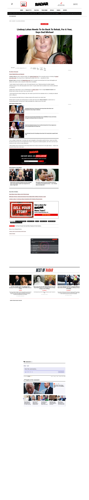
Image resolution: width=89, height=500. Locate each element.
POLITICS (36, 10)
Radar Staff (13, 67)
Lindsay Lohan (31, 221)
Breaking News (51, 221)
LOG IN (76, 4)
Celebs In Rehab (12, 233)
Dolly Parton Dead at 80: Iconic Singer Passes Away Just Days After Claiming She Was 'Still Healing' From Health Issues (66, 13)
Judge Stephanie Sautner (16, 222)
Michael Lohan (43, 221)
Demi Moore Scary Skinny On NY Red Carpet (19, 194)
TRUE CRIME (44, 10)
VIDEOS (58, 10)
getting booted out (34, 76)
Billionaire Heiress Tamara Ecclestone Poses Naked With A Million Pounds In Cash (27, 196)
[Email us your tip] (23, 6)
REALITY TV (28, 10)
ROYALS (52, 10)
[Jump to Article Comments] (31, 68)
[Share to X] (38, 68)
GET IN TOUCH (46, 215)
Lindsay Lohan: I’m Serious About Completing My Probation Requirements (25, 199)
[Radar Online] (41, 4)
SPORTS (65, 10)
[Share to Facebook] (34, 68)
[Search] (12, 4)
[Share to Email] (45, 68)
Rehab (37, 221)
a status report (35, 89)
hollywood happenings (21, 221)
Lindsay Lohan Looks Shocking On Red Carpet (17, 231)
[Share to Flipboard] (41, 68)
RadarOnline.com (26, 80)
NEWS (21, 10)
